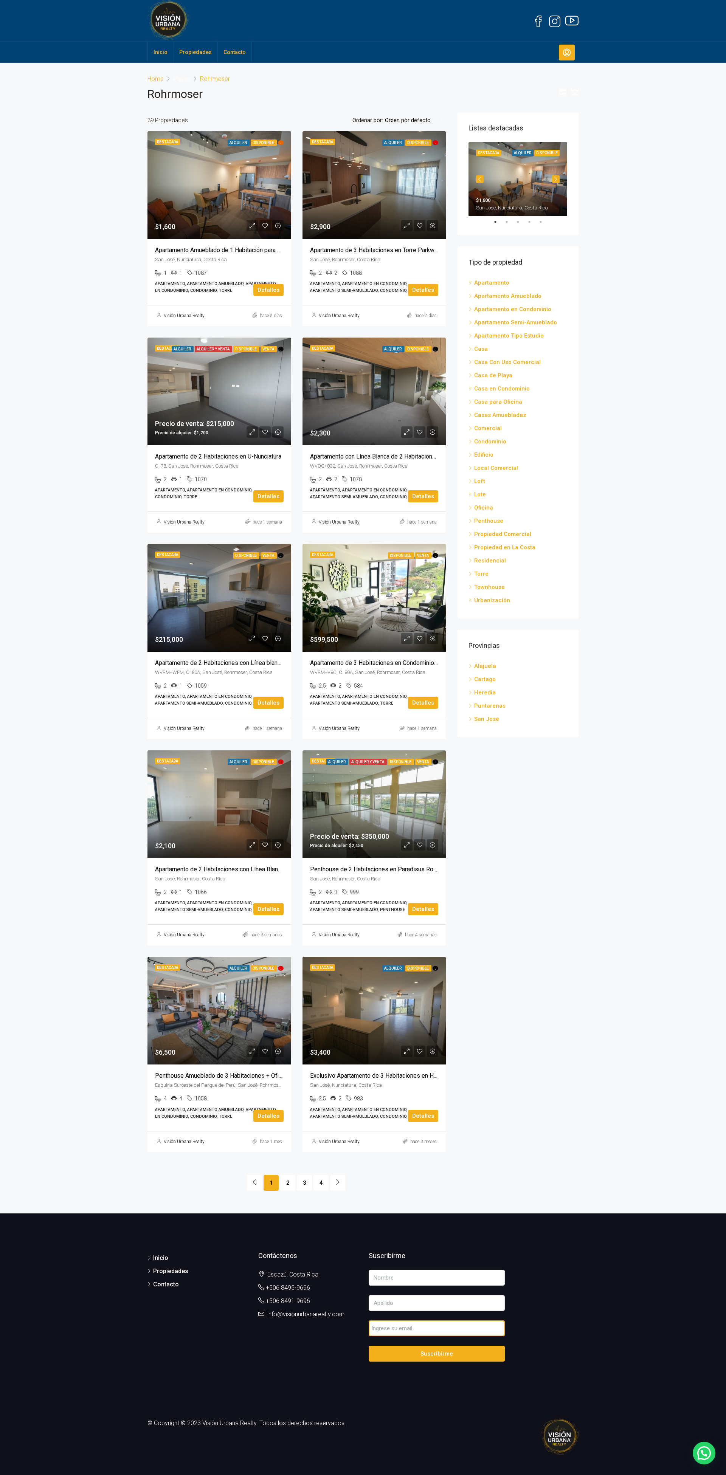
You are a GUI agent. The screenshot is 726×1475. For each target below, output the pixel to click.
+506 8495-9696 (288, 1287)
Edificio (483, 454)
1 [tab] (499, 222)
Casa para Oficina (498, 401)
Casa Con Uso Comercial (507, 362)
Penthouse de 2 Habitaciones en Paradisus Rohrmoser (382, 869)
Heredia (485, 692)
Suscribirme (436, 1353)
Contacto (234, 52)
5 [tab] (544, 222)
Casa (481, 349)
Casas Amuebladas (500, 415)
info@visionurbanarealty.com (305, 1314)
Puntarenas (490, 705)
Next (556, 179)
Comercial (488, 428)
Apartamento (491, 282)
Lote (480, 494)
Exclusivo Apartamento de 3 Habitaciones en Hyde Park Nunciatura (398, 1075)
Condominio (490, 441)
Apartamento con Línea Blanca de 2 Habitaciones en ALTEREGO (393, 456)
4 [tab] (533, 222)
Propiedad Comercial (502, 534)
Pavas (182, 78)
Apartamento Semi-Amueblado (515, 322)
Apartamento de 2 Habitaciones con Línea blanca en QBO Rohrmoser (245, 662)
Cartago (485, 679)
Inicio (161, 52)
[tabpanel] (517, 179)
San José (486, 719)
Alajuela (485, 666)
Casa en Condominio (502, 388)
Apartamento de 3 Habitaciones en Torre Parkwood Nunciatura (392, 250)
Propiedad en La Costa (504, 547)
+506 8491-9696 (288, 1301)
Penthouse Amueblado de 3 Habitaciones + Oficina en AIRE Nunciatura (248, 1075)
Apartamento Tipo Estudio (509, 335)
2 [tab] (510, 222)
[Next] (337, 1183)
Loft (479, 481)
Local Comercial (496, 468)
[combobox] (414, 120)
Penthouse (488, 520)
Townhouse (489, 587)
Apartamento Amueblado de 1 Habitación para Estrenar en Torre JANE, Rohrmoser (262, 250)
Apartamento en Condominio (512, 309)
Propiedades (195, 52)
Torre (481, 573)
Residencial (490, 560)
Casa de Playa (493, 375)
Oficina (483, 507)
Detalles (268, 290)
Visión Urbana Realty (184, 315)
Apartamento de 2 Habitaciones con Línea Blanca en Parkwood (237, 869)
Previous (480, 179)
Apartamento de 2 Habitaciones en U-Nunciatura (218, 456)
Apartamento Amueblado (507, 296)
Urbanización (492, 600)
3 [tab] (522, 222)
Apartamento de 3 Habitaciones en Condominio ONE (378, 662)
